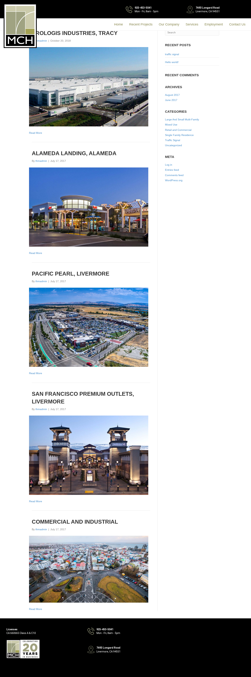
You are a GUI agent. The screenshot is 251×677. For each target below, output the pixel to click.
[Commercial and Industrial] (88, 569)
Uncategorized (173, 145)
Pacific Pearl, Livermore (70, 274)
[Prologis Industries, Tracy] (88, 86)
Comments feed (174, 175)
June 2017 (171, 100)
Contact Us (237, 24)
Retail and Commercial (178, 129)
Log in (168, 164)
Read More (35, 132)
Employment (214, 24)
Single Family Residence (179, 135)
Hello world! (172, 62)
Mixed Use (171, 124)
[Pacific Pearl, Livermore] (88, 327)
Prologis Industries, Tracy (75, 33)
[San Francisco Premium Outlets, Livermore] (88, 454)
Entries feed (172, 169)
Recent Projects (141, 24)
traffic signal (172, 54)
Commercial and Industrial (75, 522)
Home (118, 24)
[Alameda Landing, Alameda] (88, 206)
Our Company (169, 24)
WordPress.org (173, 180)
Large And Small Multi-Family (182, 119)
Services (192, 24)
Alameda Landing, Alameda (74, 153)
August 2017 (172, 94)
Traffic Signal (172, 140)
